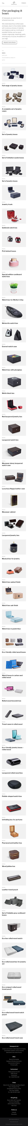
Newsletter (14, 1114)
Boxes (3, 53)
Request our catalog (10, 42)
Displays (4, 55)
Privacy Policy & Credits (14, 1121)
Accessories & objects (8, 57)
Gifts (3, 60)
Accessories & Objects (14, 1063)
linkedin (14, 1112)
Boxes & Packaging (14, 1059)
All (3, 50)
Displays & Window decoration (14, 1061)
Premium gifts (14, 1065)
